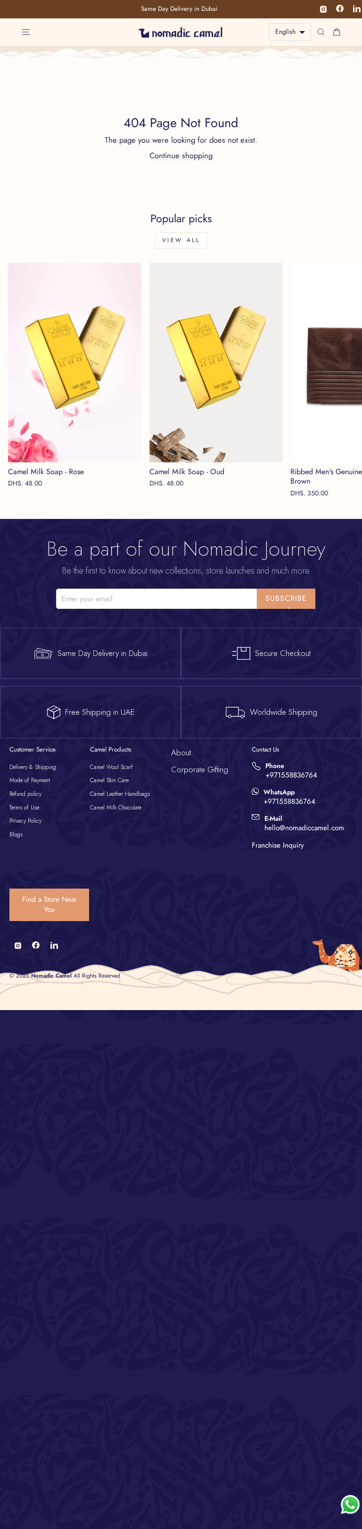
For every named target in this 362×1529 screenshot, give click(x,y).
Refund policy (25, 794)
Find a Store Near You (49, 904)
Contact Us (265, 749)
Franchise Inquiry (278, 845)
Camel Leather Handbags (120, 794)
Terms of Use (24, 807)
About (181, 752)
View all (181, 240)
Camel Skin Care (109, 780)
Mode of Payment (29, 780)
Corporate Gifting (199, 769)
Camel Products (110, 749)
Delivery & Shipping (32, 767)
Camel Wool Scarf (111, 767)
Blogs (16, 834)
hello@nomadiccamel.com (304, 828)
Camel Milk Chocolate (115, 807)
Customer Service (32, 749)
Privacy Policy (25, 821)
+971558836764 (291, 775)
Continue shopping (181, 155)
